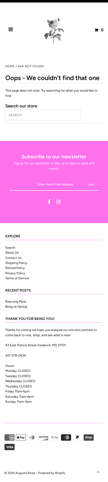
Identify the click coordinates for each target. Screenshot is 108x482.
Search (10, 247)
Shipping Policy (16, 263)
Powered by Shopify (51, 473)
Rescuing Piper (15, 301)
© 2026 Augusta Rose (19, 473)
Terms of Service (17, 278)
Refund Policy (15, 268)
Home (10, 66)
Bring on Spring (16, 306)
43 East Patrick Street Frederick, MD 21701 (35, 345)
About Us (12, 252)
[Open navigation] (11, 30)
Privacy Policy (15, 273)
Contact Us (13, 258)
